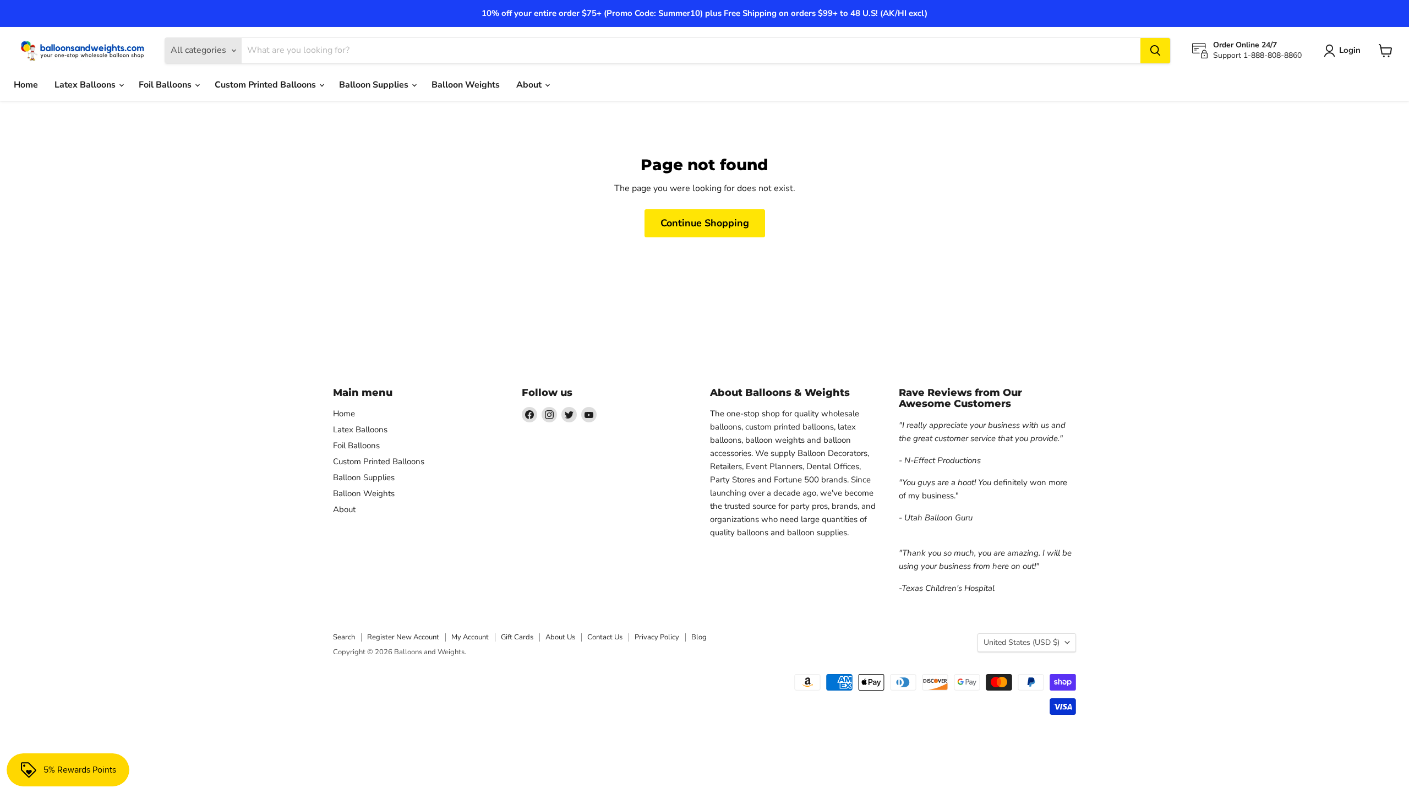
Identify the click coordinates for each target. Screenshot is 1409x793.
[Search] (1155, 50)
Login (1350, 50)
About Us (560, 637)
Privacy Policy (657, 637)
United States (1022, 642)
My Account (470, 637)
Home (26, 85)
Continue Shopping (704, 223)
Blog (699, 637)
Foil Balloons (166, 85)
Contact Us (604, 637)
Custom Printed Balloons (266, 85)
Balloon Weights (466, 85)
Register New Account (403, 637)
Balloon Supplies (375, 85)
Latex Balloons (86, 85)
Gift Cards (517, 637)
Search (344, 637)
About (530, 85)
